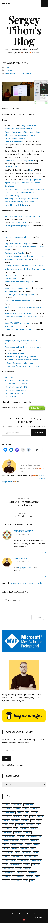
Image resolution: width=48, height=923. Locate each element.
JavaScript (7, 833)
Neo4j (5, 845)
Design (6, 821)
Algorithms (29, 805)
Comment (37, 617)
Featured (20, 825)
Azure (20, 813)
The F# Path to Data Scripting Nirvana (19, 160)
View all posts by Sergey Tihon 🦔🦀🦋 (23, 478)
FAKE (38, 821)
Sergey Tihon (20, 558)
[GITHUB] (12, 913)
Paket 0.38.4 (9, 377)
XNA (32, 881)
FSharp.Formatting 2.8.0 (14, 393)
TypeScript (21, 873)
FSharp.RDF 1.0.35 (12, 396)
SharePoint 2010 (30, 857)
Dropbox (15, 821)
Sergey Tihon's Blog (24, 30)
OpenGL (14, 849)
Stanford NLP (16, 865)
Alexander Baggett (23, 531)
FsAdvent (30, 825)
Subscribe (38, 432)
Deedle (40, 817)
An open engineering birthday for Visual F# (21, 341)
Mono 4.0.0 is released (13, 141)
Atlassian (35, 809)
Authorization (9, 813)
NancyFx (24, 841)
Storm (26, 865)
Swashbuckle (8, 869)
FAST (5, 825)
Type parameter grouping (16, 353)
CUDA (32, 817)
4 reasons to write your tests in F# (18, 313)
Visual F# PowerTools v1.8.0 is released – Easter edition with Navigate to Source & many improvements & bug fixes (23, 135)
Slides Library (36, 861)
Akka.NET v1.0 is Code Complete (17, 205)
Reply (44, 552)
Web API (6, 881)
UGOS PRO (32, 873)
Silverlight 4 (23, 861)
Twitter (27, 869)
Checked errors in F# (12, 278)
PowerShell (8, 853)
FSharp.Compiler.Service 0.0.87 (16, 380)
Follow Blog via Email (19, 731)
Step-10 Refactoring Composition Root (19, 301)
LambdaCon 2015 (11, 275)
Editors (25, 821)
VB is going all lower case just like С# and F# (21, 198)
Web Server (16, 881)
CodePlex (7, 817)
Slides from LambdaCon (14, 326)
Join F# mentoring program (22, 129)
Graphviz (24, 829)
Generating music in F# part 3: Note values (21, 317)
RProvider (26, 853)
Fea (12, 825)
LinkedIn (21, 837)
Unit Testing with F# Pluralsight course (19, 294)
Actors (6, 805)
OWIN (33, 849)
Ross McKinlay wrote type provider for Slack (21, 202)
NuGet (36, 845)
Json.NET (18, 833)
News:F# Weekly (10, 73)
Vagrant (7, 877)
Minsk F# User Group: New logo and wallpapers (23, 307)
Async (26, 809)
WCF (37, 877)
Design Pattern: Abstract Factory (17, 288)
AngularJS (7, 809)
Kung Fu (27, 833)
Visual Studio (18, 877)
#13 (26, 408)
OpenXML (24, 849)
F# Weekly (8, 70)
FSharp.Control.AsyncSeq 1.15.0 (16, 387)
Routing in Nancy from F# (14, 253)
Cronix (31, 170)
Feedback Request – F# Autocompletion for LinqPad (24, 189)
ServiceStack (16, 857)
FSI (38, 825)
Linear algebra (9, 837)
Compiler (17, 817)
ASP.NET (17, 809)
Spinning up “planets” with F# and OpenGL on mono (24, 216)
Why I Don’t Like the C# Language (17, 243)
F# (32, 821)
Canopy (34, 813)
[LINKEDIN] (20, 913)
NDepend (34, 841)
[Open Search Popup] (44, 3)
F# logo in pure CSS (33, 179)
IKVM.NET (34, 829)
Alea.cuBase (17, 805)
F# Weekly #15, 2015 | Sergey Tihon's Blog (26, 583)
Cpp (25, 817)
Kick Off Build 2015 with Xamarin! (17, 323)
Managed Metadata (34, 837)
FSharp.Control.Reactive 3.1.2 (16, 390)
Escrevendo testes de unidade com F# (19, 329)
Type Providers (9, 873)
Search (6, 857)
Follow (7, 758)
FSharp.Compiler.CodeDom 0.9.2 (17, 384)
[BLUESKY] (27, 913)
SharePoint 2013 (9, 861)
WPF (25, 881)
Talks (19, 869)
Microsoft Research (11, 841)
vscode (29, 877)
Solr (5, 865)
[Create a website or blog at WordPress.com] (24, 920)
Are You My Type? (11, 291)
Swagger (36, 865)
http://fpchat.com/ (25, 567)
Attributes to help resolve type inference (22, 356)
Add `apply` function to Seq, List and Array (23, 366)
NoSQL (28, 845)
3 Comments (26, 73)
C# (27, 813)
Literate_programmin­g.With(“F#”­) (17, 226)
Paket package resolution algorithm (18, 237)
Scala (36, 853)
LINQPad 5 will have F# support (17, 167)
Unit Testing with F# (18, 222)
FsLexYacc (7, 829)
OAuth (6, 849)
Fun (15, 829)
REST (17, 853)
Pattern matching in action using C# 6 (19, 282)
